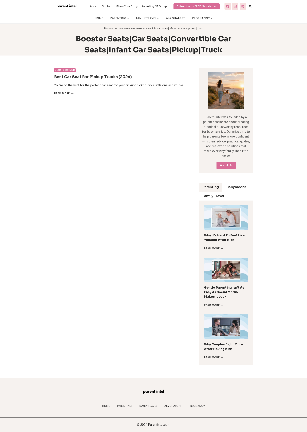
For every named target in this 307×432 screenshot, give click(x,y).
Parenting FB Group (154, 6)
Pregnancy (197, 405)
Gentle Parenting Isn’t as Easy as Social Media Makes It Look (224, 292)
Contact (107, 6)
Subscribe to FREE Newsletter (196, 6)
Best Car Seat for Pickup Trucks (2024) (93, 76)
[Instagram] (235, 6)
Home (99, 18)
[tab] (210, 187)
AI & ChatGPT (175, 18)
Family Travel (148, 405)
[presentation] (226, 217)
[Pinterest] (243, 6)
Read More (64, 93)
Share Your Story (127, 6)
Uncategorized (65, 70)
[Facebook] (227, 6)
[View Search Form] (250, 6)
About (94, 6)
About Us (226, 165)
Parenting (124, 405)
